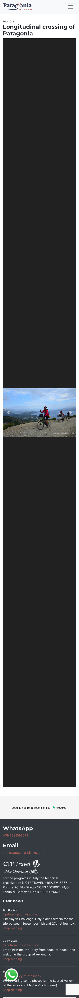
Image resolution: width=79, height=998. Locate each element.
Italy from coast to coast (21, 945)
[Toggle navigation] (70, 7)
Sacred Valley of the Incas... (23, 976)
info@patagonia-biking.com (23, 852)
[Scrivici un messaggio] (11, 975)
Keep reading (12, 928)
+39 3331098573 (15, 835)
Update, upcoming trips (20, 914)
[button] (8, 412)
